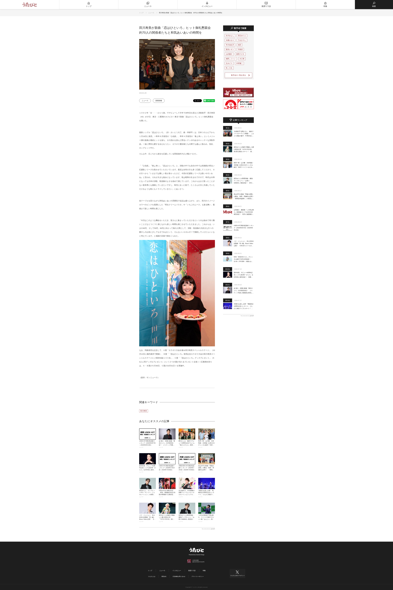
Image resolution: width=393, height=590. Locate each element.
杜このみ (229, 68)
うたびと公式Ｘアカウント (237, 575)
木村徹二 (239, 63)
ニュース (151, 13)
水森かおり (230, 40)
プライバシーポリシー (197, 576)
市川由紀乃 (230, 45)
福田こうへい (231, 59)
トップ (141, 13)
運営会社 (163, 576)
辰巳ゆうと (242, 35)
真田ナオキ (240, 54)
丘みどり (229, 63)
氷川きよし (230, 35)
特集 (204, 570)
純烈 (239, 45)
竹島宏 (240, 49)
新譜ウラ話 (191, 570)
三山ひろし (242, 40)
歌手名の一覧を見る (238, 75)
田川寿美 (143, 411)
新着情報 (158, 100)
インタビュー (176, 570)
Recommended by (206, 528)
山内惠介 (229, 54)
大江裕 (241, 59)
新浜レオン (230, 49)
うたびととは (151, 576)
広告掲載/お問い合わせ (179, 576)
